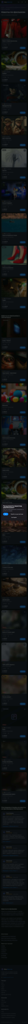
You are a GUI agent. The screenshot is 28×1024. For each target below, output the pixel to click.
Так (6, 514)
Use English (14, 517)
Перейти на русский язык (17, 514)
